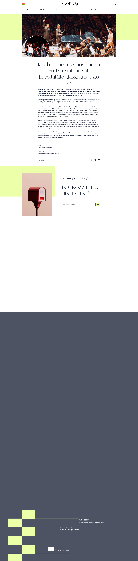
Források (108, 10)
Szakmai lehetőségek (90, 10)
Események (70, 10)
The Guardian (41, 147)
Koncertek (41, 160)
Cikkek (42, 10)
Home (28, 10)
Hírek (55, 10)
